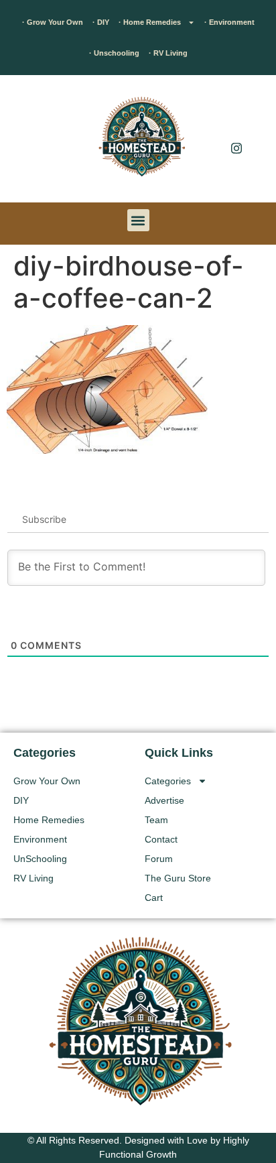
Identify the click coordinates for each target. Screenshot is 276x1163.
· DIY (100, 22)
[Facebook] (236, 121)
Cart (154, 897)
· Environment (229, 22)
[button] (30, 142)
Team (156, 819)
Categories (168, 781)
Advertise (164, 800)
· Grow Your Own (52, 22)
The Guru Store (178, 878)
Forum (159, 858)
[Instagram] (236, 147)
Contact (161, 839)
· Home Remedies (150, 22)
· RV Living (168, 53)
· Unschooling (114, 53)
